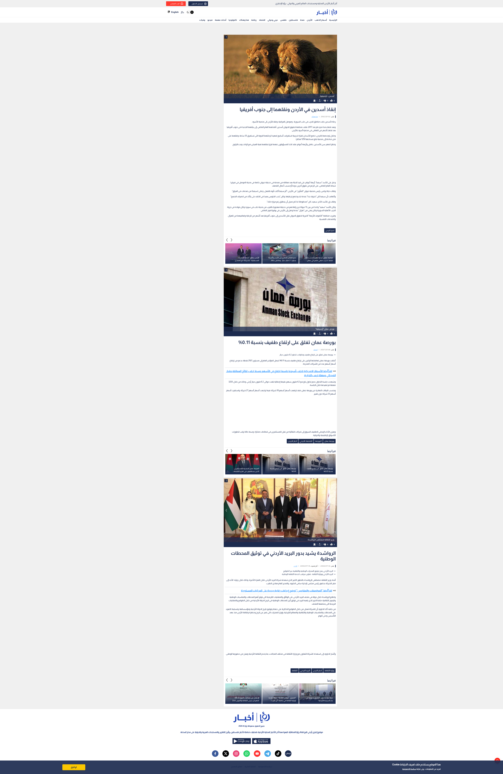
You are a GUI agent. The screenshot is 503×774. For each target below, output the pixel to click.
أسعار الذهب (321, 20)
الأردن (309, 20)
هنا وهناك (244, 20)
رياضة (254, 20)
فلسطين (293, 20)
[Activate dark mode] (190, 12)
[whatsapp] (246, 753)
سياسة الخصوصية (409, 769)
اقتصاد (262, 20)
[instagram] (236, 753)
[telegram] (267, 753)
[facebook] (215, 753)
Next (227, 240)
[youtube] (257, 753)
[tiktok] (278, 753)
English (175, 12)
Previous (231, 240)
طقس (283, 20)
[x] (225, 753)
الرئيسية (333, 20)
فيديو (209, 20)
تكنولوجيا (233, 20)
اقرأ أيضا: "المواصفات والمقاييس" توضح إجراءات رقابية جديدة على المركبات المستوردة (286, 590)
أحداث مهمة (220, 20)
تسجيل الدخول (197, 4)
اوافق (74, 767)
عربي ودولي (272, 20)
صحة (302, 20)
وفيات (202, 20)
